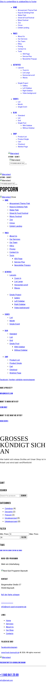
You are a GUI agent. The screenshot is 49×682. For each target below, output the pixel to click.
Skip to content (6, 1)
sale (18, 550)
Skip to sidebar (18, 1)
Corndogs (9, 508)
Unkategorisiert (11, 521)
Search (23, 495)
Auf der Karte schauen (10, 594)
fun (6, 550)
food (4, 550)
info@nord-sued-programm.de (13, 607)
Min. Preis (4, 534)
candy (1, 550)
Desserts (9, 512)
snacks (20, 550)
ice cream (9, 550)
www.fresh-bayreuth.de (10, 652)
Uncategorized (11, 518)
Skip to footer (31, 1)
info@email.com (6, 680)
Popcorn (8, 515)
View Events (4, 421)
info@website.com (6, 393)
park (15, 550)
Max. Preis (33, 534)
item (13, 550)
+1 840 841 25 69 (9, 675)
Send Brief (3, 407)
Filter (23, 537)
